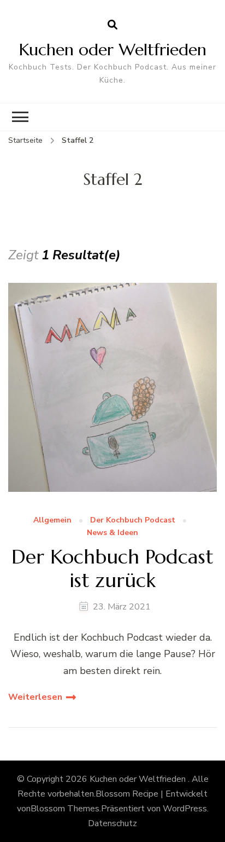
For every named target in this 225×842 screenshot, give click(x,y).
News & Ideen (112, 533)
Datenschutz (112, 823)
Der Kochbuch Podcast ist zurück (112, 568)
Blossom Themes (65, 809)
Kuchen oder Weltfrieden (112, 49)
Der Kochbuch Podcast (132, 520)
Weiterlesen (35, 697)
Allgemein (52, 520)
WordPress (185, 809)
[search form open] (112, 25)
